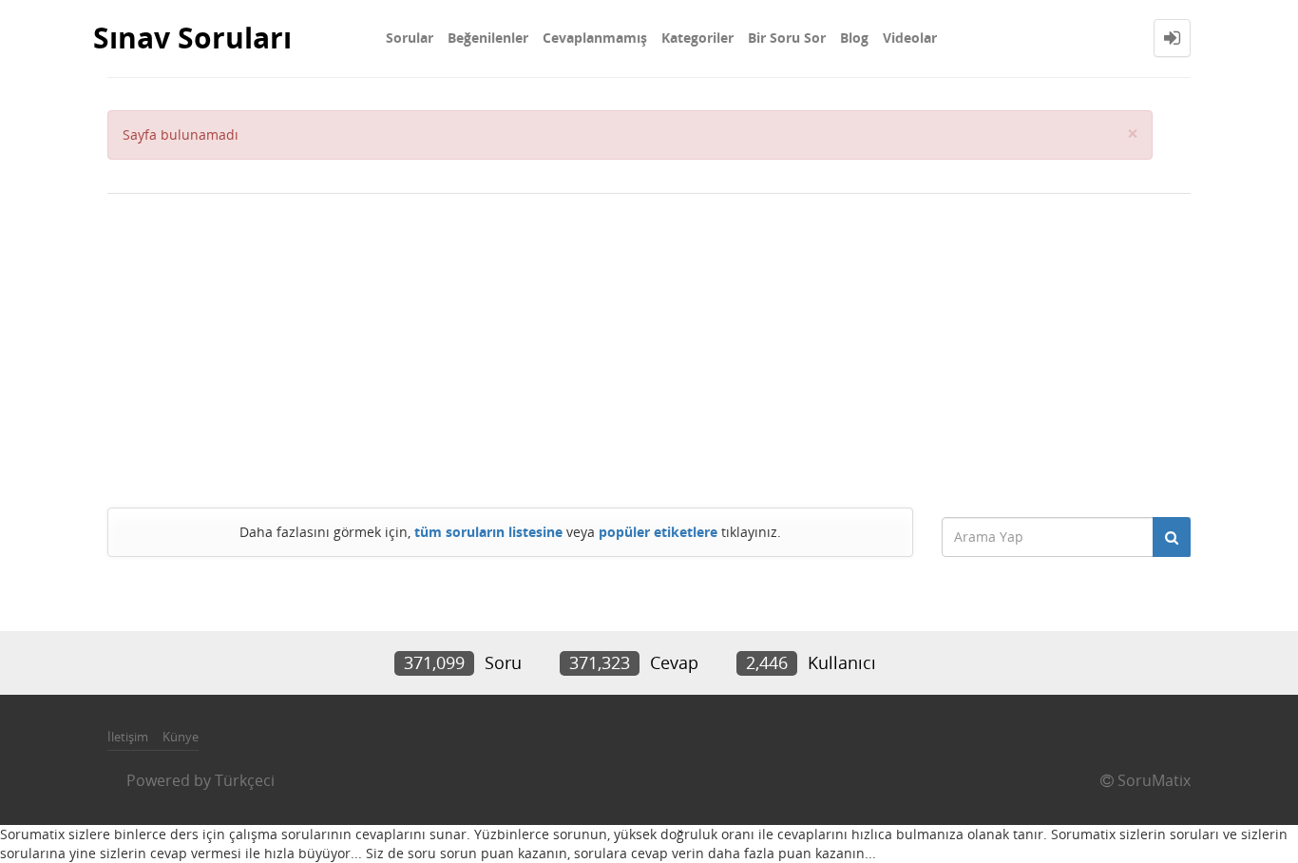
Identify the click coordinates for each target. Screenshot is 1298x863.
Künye (180, 736)
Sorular (409, 38)
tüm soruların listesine (488, 532)
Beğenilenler (488, 38)
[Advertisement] (649, 346)
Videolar (910, 38)
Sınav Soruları (192, 37)
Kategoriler (697, 38)
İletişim (127, 736)
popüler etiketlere (658, 532)
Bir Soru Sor (787, 38)
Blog (854, 38)
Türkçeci (245, 780)
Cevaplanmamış (595, 38)
